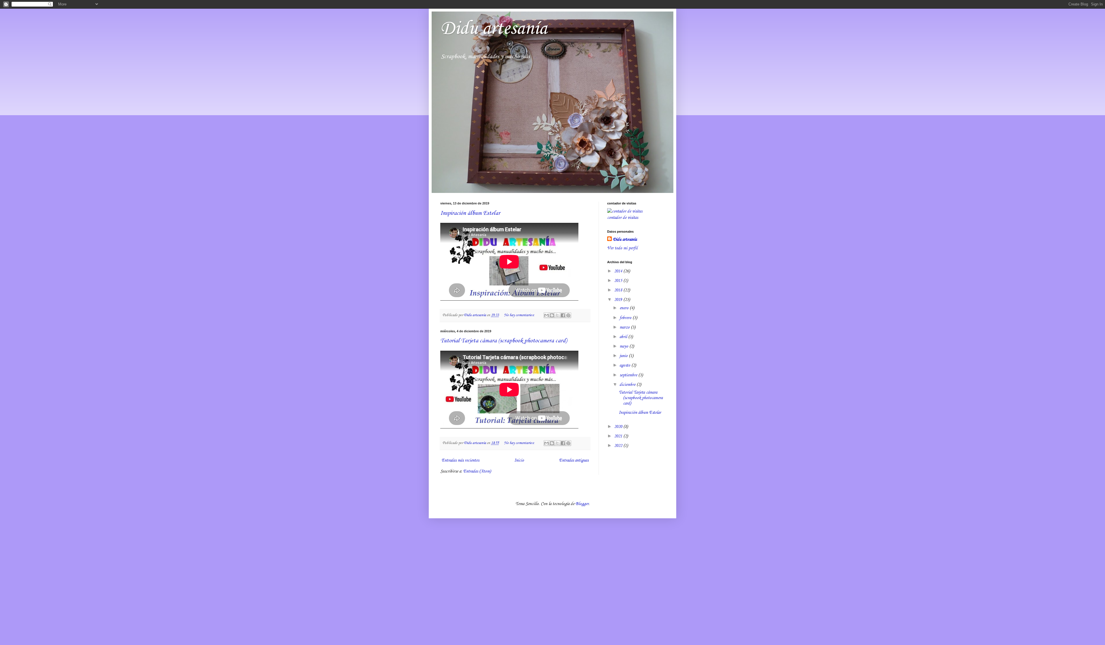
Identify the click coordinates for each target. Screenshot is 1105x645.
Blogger (582, 503)
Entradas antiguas (573, 460)
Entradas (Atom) (477, 471)
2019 (618, 299)
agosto (625, 365)
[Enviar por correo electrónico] (546, 315)
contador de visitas (622, 217)
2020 (618, 426)
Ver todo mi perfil (622, 248)
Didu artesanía (493, 29)
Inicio (519, 460)
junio (624, 355)
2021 (618, 436)
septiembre (629, 375)
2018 (618, 290)
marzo (625, 327)
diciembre (628, 384)
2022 (618, 445)
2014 (618, 271)
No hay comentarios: (520, 315)
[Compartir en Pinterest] (568, 315)
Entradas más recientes (460, 460)
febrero (626, 317)
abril (624, 336)
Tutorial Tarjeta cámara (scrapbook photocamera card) (503, 340)
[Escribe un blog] (552, 315)
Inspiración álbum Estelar (470, 213)
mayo (624, 346)
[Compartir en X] (557, 315)
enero (625, 308)
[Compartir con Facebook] (563, 315)
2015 (618, 280)
